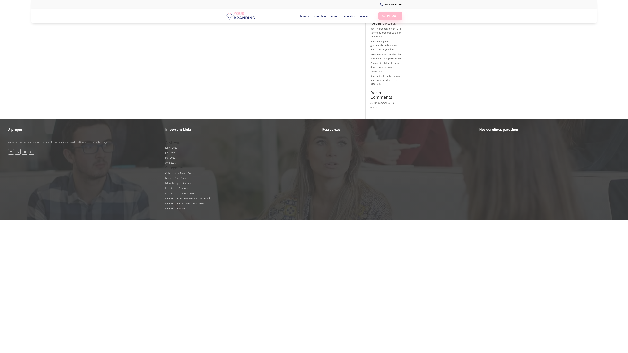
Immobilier (348, 16)
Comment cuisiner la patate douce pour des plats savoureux (385, 67)
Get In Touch (390, 15)
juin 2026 (170, 152)
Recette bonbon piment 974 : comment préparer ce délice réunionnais (386, 32)
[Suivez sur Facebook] (11, 152)
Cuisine (333, 16)
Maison (304, 16)
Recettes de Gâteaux (176, 208)
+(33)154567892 (393, 4)
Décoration (319, 16)
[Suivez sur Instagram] (31, 152)
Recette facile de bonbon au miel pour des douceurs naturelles (385, 80)
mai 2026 (170, 157)
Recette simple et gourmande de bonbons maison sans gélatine (383, 45)
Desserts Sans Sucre (176, 178)
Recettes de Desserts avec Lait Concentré (187, 198)
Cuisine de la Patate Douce (179, 173)
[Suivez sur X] (18, 152)
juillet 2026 (171, 147)
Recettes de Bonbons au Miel (181, 193)
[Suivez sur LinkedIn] (24, 152)
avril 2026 (170, 162)
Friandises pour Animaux (179, 183)
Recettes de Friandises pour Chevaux (185, 203)
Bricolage (364, 16)
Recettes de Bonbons (176, 188)
